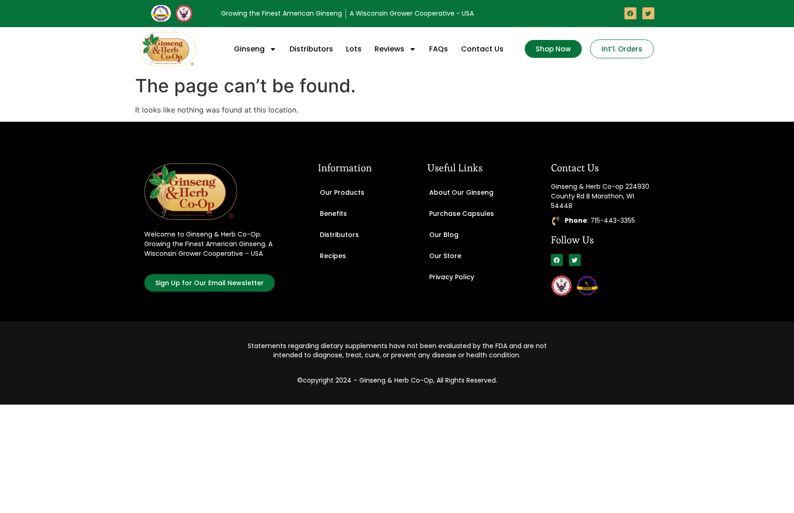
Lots (354, 49)
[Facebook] (630, 13)
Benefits (333, 213)
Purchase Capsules (461, 213)
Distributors (311, 49)
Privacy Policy (451, 277)
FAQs (438, 49)
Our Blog (444, 234)
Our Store (445, 255)
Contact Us (482, 49)
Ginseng (249, 49)
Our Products (342, 192)
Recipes (333, 255)
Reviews (389, 49)
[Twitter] (648, 13)
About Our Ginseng (461, 192)
